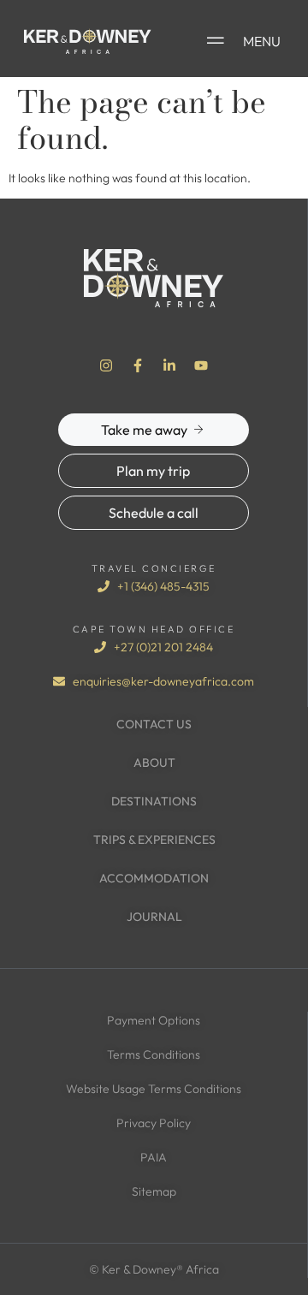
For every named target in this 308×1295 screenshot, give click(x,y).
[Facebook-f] (137, 365)
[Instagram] (106, 365)
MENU (262, 41)
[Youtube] (201, 365)
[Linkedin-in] (169, 365)
